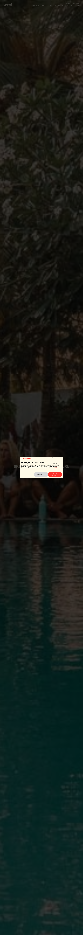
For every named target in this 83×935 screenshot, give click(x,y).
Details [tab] (41, 458)
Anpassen (40, 474)
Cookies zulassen (55, 474)
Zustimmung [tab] (27, 458)
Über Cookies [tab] (56, 458)
